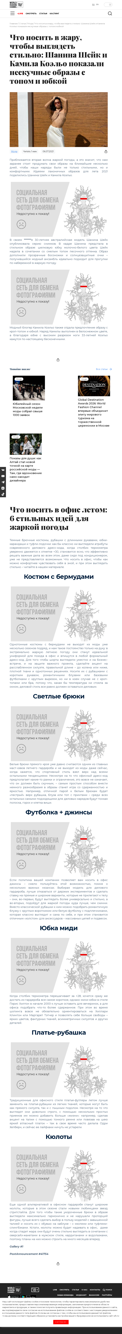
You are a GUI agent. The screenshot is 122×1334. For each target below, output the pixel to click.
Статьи (22, 23)
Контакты (95, 1290)
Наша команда (65, 1295)
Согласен (61, 1322)
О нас (84, 1290)
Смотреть (64, 1290)
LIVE (20, 13)
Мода (30, 23)
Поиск (108, 1290)
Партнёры (107, 1295)
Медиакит (81, 1295)
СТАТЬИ (43, 13)
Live (55, 1290)
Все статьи (102, 369)
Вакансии (94, 1295)
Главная (14, 23)
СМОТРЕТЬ (31, 13)
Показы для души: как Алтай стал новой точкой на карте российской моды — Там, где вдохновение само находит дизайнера (26, 469)
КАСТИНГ (54, 13)
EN (97, 4)
